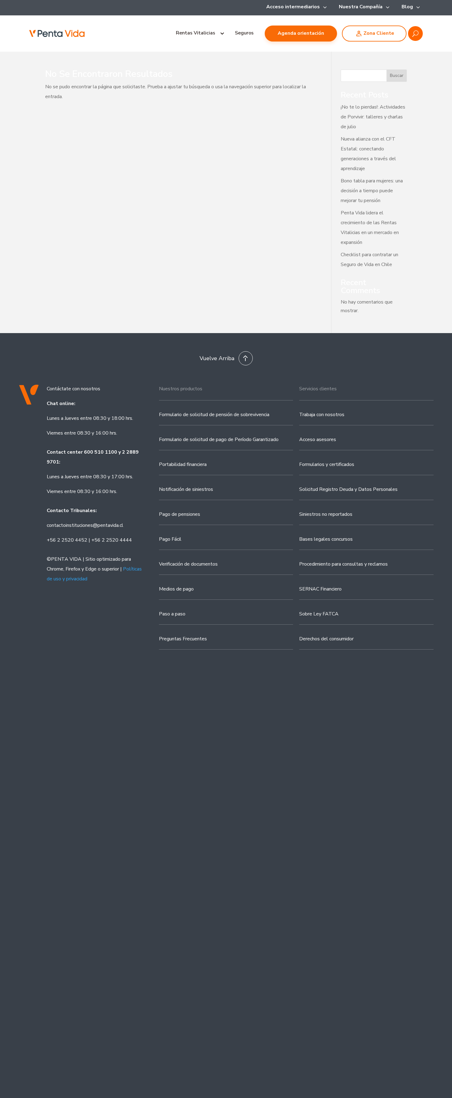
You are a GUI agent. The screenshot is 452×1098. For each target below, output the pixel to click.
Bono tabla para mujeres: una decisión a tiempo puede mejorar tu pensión (372, 190)
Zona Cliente (378, 33)
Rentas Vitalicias (195, 33)
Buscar (396, 75)
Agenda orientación (301, 33)
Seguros (244, 33)
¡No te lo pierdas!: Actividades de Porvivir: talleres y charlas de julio (373, 117)
